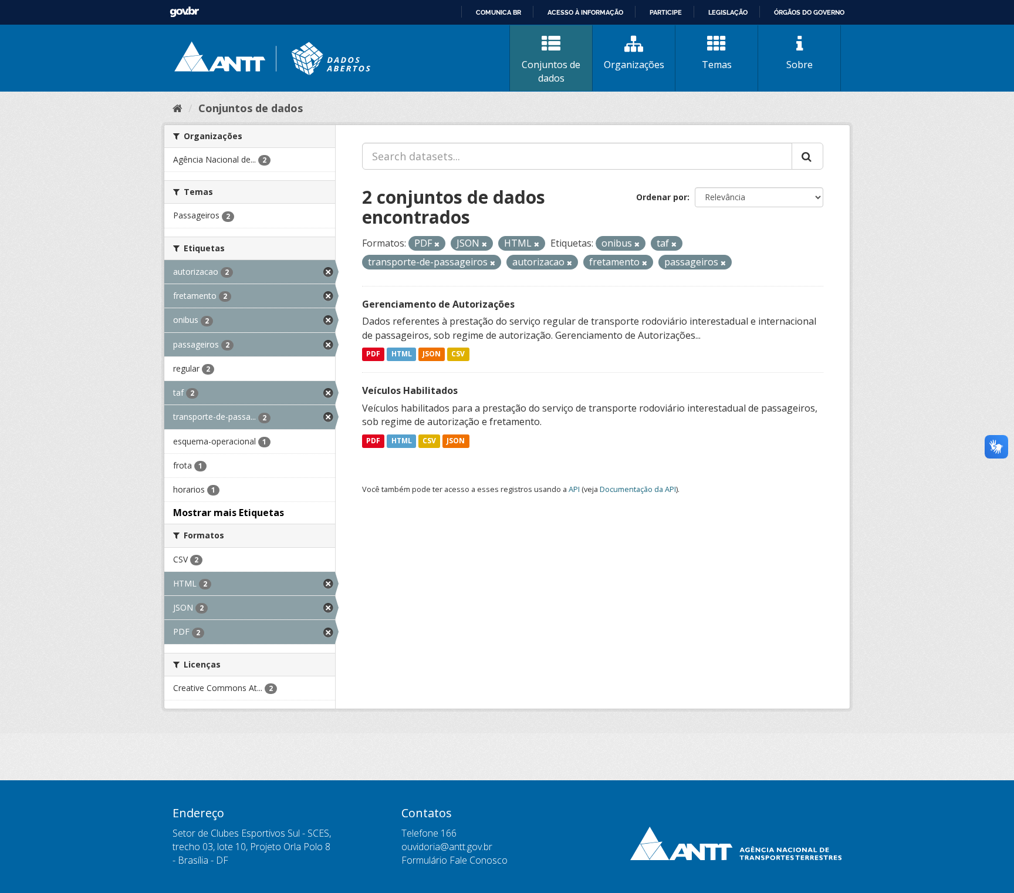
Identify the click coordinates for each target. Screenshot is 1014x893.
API (574, 489)
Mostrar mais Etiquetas (228, 512)
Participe (666, 12)
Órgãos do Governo (809, 12)
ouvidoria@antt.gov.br (446, 846)
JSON (431, 354)
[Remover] (437, 244)
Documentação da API (638, 489)
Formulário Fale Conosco (454, 860)
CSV (458, 354)
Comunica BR (498, 12)
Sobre (799, 64)
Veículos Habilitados (410, 390)
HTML (401, 354)
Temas (717, 64)
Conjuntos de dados (551, 71)
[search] (807, 156)
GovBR (184, 12)
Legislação (728, 12)
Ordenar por (661, 197)
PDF (373, 354)
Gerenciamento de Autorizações (438, 304)
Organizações (634, 64)
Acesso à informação (585, 12)
